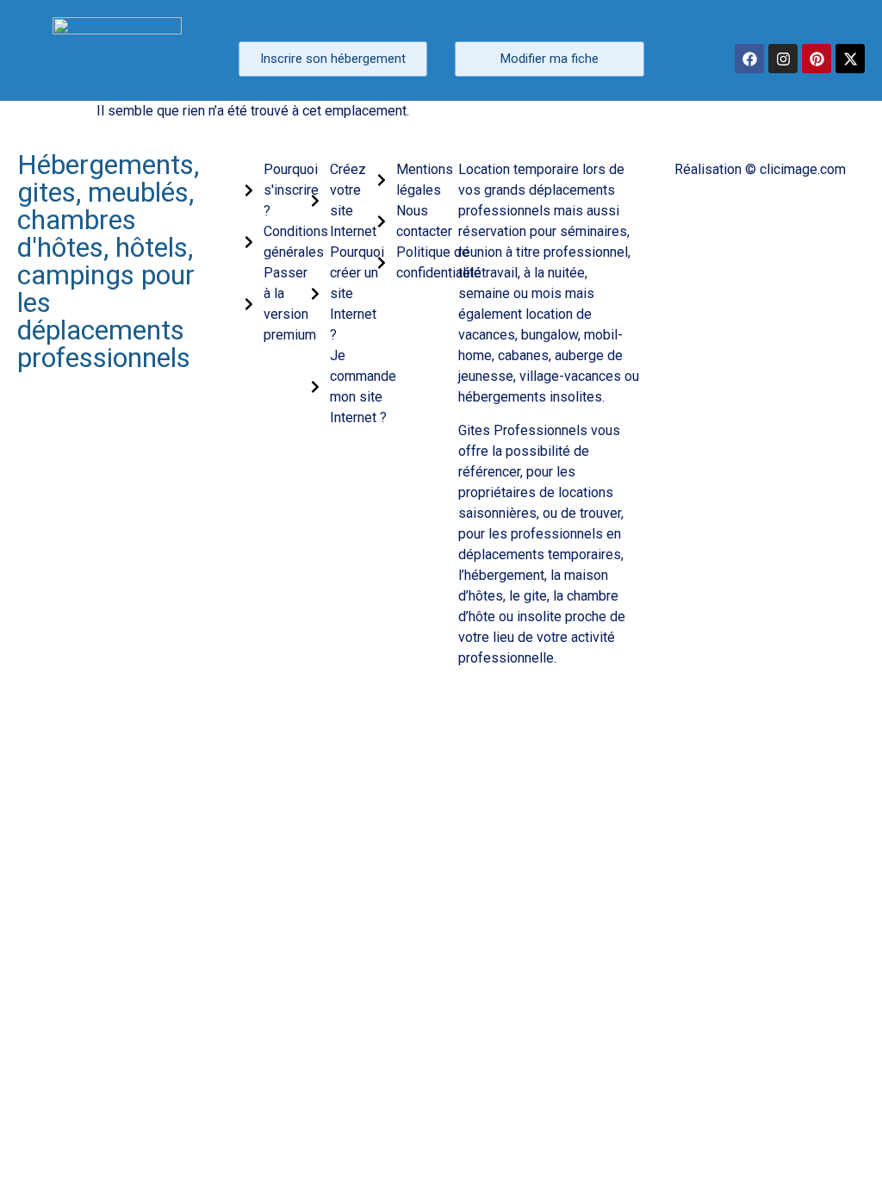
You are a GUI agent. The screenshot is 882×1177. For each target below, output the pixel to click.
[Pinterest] (816, 58)
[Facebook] (749, 58)
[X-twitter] (850, 58)
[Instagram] (783, 58)
